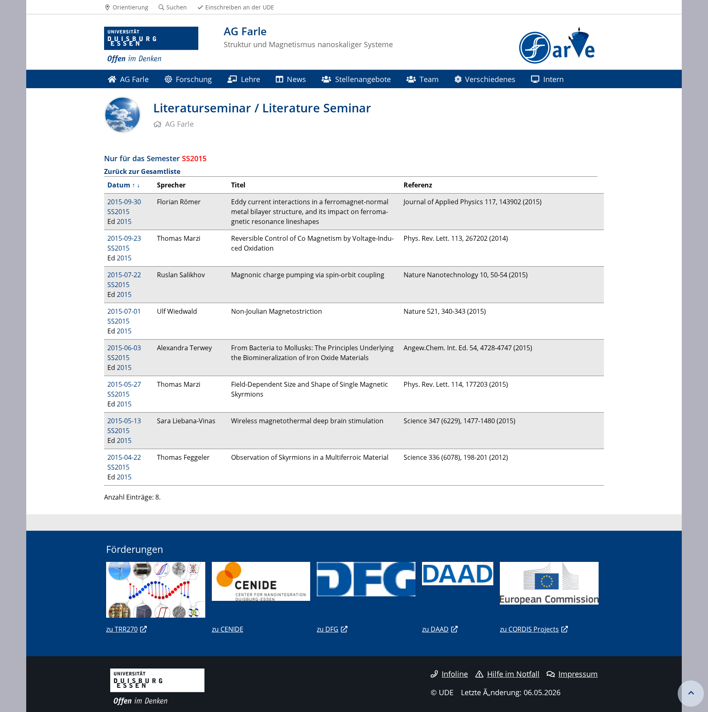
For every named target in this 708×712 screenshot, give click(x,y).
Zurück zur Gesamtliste (142, 171)
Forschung (194, 79)
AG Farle (134, 79)
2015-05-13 (124, 420)
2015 (124, 221)
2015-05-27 (124, 384)
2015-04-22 (124, 457)
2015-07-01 (124, 311)
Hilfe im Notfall (513, 674)
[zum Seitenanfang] (691, 693)
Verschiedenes (490, 79)
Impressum (578, 674)
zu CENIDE (227, 629)
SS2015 (118, 211)
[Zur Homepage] (151, 45)
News (296, 79)
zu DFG (327, 629)
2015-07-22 (124, 274)
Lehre (250, 79)
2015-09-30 (124, 201)
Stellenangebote (363, 79)
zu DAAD (435, 629)
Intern (553, 79)
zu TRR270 (122, 629)
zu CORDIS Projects (529, 629)
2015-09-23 (124, 238)
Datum (118, 184)
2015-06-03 (124, 347)
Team (429, 79)
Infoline (455, 674)
